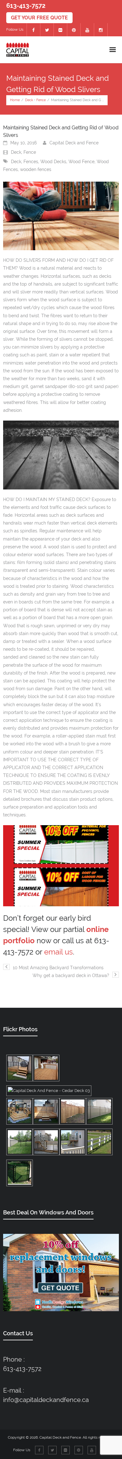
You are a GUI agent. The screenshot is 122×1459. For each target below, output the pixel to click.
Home (15, 100)
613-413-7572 (22, 1369)
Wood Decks (53, 161)
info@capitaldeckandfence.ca (46, 1400)
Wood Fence (81, 161)
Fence (41, 100)
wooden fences (35, 169)
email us (58, 951)
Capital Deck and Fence (74, 142)
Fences (30, 161)
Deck (29, 100)
